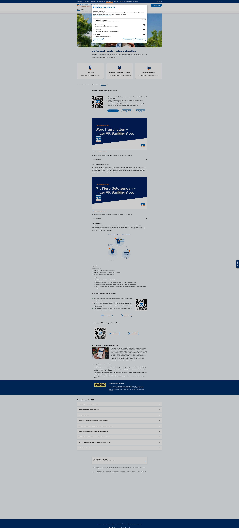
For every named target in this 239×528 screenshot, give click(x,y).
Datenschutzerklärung (98, 15)
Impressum (107, 15)
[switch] (144, 25)
